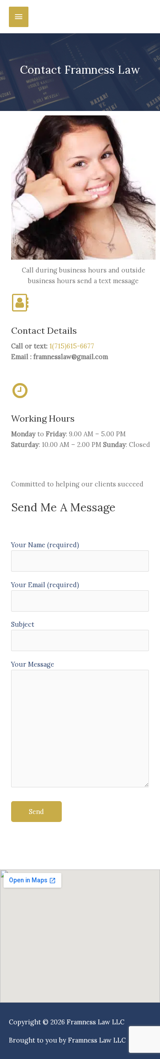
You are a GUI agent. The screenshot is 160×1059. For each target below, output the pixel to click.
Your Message (32, 664)
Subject (22, 624)
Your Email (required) (45, 585)
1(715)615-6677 (71, 346)
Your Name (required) (45, 545)
